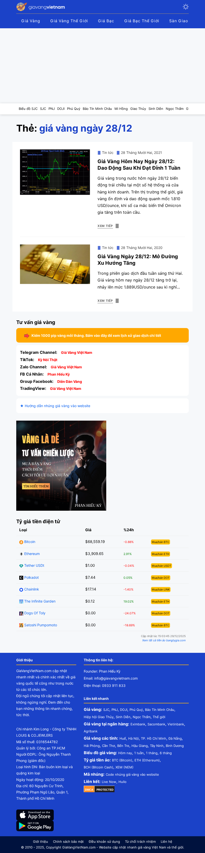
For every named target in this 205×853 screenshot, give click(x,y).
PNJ (115, 710)
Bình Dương (175, 746)
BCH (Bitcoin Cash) (98, 767)
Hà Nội (133, 738)
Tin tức (108, 152)
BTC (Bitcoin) (122, 760)
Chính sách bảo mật (68, 841)
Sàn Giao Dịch (183, 21)
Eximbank (137, 724)
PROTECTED (105, 789)
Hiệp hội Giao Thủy (99, 717)
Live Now (109, 782)
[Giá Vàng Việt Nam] (41, 7)
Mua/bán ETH (160, 554)
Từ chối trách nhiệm (140, 841)
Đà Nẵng (175, 738)
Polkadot (31, 577)
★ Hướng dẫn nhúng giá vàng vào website (55, 406)
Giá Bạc (106, 21)
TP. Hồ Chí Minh (153, 738)
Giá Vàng (30, 21)
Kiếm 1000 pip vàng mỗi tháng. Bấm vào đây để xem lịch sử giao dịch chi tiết (96, 335)
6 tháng (166, 753)
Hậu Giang (140, 746)
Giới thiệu (40, 841)
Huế (123, 738)
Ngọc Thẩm (141, 717)
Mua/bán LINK (161, 589)
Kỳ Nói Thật (47, 360)
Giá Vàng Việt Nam (76, 352)
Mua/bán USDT (161, 565)
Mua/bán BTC (160, 542)
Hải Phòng (92, 746)
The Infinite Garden (39, 601)
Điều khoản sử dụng (104, 841)
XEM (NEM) (125, 767)
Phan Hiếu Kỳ (59, 374)
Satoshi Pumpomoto (40, 625)
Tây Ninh (157, 746)
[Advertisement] (102, 66)
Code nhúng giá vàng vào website (132, 774)
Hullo (122, 782)
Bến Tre (123, 746)
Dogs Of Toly (34, 613)
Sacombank (156, 724)
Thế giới (159, 717)
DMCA (89, 789)
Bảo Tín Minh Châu (159, 710)
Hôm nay (125, 753)
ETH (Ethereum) (147, 760)
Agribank (91, 731)
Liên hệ (166, 841)
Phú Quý (136, 710)
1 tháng (152, 753)
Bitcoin (29, 541)
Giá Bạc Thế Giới (141, 21)
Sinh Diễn (123, 717)
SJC (106, 710)
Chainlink (31, 589)
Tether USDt (33, 565)
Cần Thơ (108, 746)
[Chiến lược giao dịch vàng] (61, 465)
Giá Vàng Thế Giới (69, 21)
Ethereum (31, 553)
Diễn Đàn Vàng (69, 381)
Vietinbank (176, 724)
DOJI (123, 710)
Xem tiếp (105, 226)
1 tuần (139, 753)
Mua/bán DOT (161, 578)
